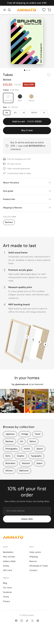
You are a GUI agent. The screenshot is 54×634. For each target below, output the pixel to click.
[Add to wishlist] (48, 75)
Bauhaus (7, 79)
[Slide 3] (29, 70)
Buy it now (27, 130)
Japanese (10, 434)
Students (7, 592)
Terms (6, 596)
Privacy (6, 601)
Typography (36, 456)
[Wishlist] (44, 10)
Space (39, 463)
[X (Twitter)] (32, 620)
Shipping (33, 556)
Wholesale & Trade (38, 565)
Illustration (10, 463)
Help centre (35, 552)
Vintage (24, 434)
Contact (33, 570)
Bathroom (23, 470)
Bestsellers (8, 552)
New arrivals (9, 556)
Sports (40, 448)
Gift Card (7, 570)
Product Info (9, 199)
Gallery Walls (9, 561)
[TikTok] (27, 620)
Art (21, 441)
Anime (27, 448)
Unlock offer (27, 519)
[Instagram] (21, 620)
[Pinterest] (37, 620)
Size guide (8, 191)
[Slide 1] (24, 70)
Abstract (26, 463)
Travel (37, 434)
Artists (6, 565)
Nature (33, 441)
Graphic (20, 456)
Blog (5, 583)
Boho (8, 456)
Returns (33, 561)
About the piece (11, 182)
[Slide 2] (27, 70)
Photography (11, 448)
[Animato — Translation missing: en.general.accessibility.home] (27, 537)
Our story (7, 587)
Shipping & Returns (12, 207)
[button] (9, 9)
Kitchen (9, 470)
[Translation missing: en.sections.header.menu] (4, 9)
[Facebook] (16, 620)
